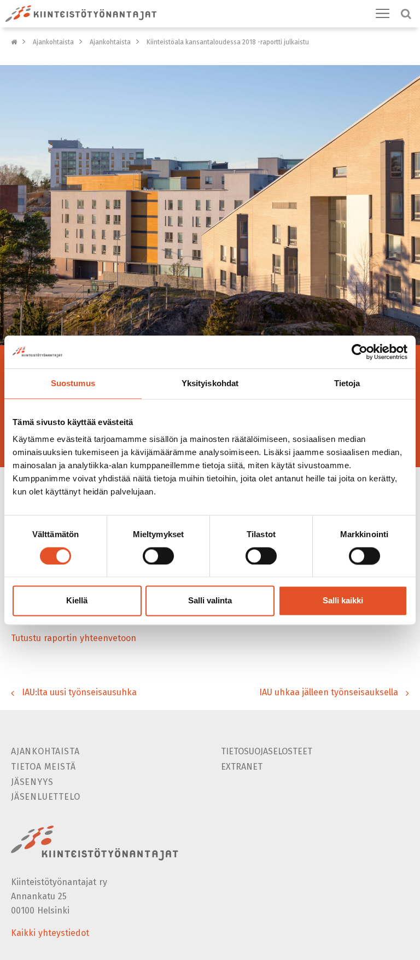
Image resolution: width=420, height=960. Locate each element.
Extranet (241, 766)
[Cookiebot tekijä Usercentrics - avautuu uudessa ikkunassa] (359, 352)
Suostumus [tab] (73, 383)
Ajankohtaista (53, 42)
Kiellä (77, 601)
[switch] (158, 556)
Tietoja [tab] (347, 383)
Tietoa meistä (43, 766)
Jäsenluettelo (45, 797)
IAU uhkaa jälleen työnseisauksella (328, 692)
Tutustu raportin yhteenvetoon (73, 638)
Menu (383, 14)
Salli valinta (210, 601)
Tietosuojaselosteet (266, 751)
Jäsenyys (32, 782)
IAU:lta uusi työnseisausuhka (79, 692)
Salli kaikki (343, 601)
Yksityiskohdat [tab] (210, 383)
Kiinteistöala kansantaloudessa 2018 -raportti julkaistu (228, 42)
